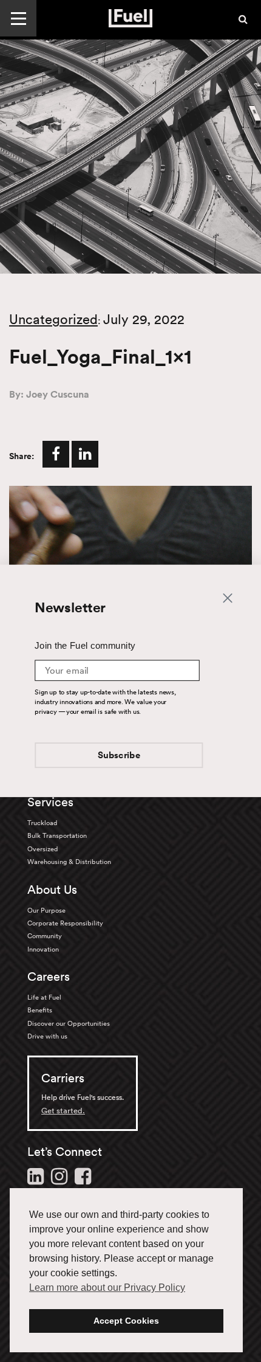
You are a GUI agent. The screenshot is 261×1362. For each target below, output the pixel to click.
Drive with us (47, 1036)
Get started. (63, 1110)
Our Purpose (46, 910)
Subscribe (119, 755)
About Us (52, 889)
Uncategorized (53, 319)
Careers (48, 976)
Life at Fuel (44, 997)
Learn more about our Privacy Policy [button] (107, 1287)
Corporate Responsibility (65, 923)
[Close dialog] (227, 598)
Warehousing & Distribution (69, 861)
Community (44, 936)
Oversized (42, 849)
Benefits (39, 1010)
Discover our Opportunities (68, 1023)
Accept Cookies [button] (126, 1321)
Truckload (42, 823)
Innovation (43, 949)
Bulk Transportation (57, 835)
